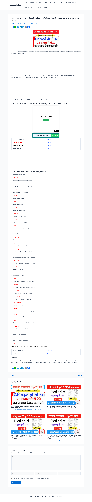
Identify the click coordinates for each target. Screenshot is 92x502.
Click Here (49, 142)
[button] (36, 2)
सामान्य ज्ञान (41, 2)
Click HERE (50, 148)
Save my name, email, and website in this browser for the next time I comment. (32, 478)
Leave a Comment (15, 23)
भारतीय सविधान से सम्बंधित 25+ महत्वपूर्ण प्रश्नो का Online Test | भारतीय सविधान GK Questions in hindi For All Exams (26, 407)
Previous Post (12, 375)
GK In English (38, 7)
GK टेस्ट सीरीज (32, 2)
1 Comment (49, 410)
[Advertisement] (46, 64)
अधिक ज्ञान (45, 7)
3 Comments (49, 440)
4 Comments (13, 409)
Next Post (80, 375)
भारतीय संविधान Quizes (71, 2)
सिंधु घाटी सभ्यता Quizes (28, 7)
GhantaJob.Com (14, 5)
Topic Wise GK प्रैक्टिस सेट (58, 2)
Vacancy (26, 2)
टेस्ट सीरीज (47, 2)
